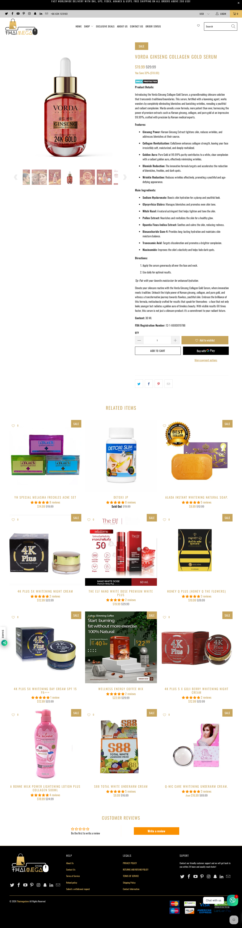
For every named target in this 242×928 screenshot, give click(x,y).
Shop (87, 26)
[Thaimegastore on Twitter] (6, 13)
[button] (40, 502)
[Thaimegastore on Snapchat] (34, 13)
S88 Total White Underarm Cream (121, 745)
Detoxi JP (121, 456)
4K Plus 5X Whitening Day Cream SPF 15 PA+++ (45, 647)
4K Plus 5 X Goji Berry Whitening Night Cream (197, 647)
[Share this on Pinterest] (159, 383)
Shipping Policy (129, 882)
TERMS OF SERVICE (131, 876)
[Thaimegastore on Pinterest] (23, 13)
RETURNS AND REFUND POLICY (135, 869)
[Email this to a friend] (168, 383)
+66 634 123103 (59, 13)
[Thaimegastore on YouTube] (17, 13)
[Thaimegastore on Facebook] (12, 13)
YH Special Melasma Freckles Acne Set (45, 456)
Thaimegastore (23, 901)
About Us (122, 26)
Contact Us (136, 26)
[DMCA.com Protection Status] (146, 82)
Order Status (153, 26)
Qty (137, 332)
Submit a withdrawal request (78, 889)
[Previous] (16, 103)
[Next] (124, 103)
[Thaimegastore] (21, 27)
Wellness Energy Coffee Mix (121, 647)
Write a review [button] (156, 831)
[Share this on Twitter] (139, 383)
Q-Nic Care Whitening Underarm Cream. (197, 745)
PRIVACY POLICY (130, 863)
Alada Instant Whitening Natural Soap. (197, 456)
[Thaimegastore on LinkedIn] (40, 13)
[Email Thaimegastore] (46, 13)
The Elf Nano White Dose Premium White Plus (121, 550)
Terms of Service (73, 876)
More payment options (206, 360)
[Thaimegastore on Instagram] (29, 13)
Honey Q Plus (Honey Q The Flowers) (197, 550)
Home (79, 26)
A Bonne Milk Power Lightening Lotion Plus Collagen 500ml (45, 745)
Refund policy (71, 882)
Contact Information (131, 889)
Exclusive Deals (105, 26)
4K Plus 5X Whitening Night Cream (45, 550)
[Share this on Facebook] (149, 383)
